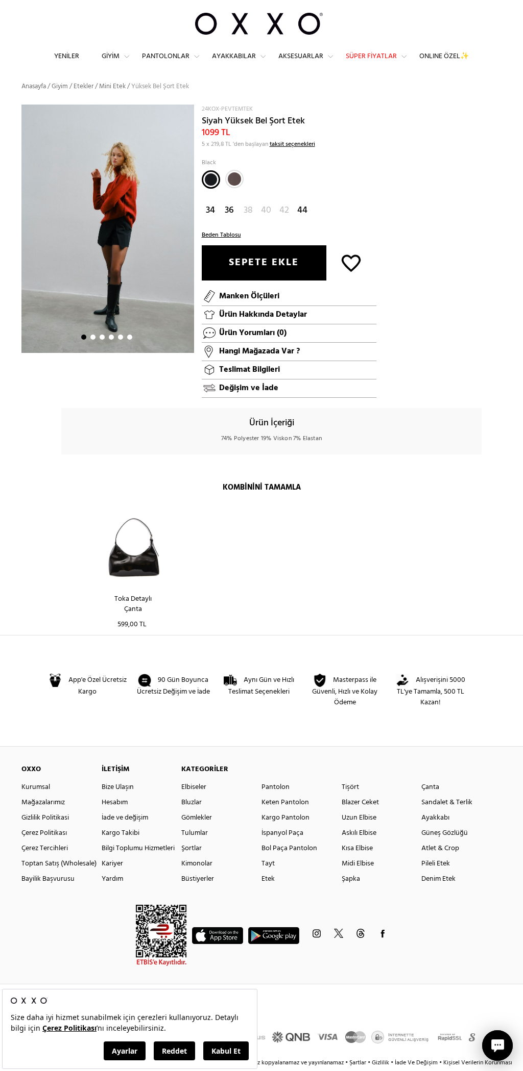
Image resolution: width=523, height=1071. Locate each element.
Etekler (83, 86)
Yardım (112, 879)
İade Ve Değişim (416, 1063)
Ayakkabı (435, 818)
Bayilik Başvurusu (48, 879)
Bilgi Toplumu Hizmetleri (138, 848)
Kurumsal (35, 787)
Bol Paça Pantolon (289, 848)
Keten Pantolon (285, 802)
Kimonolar (196, 864)
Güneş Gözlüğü (444, 833)
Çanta (430, 787)
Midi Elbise (358, 864)
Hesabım (115, 802)
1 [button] (83, 337)
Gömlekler (196, 818)
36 (229, 210)
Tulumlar (194, 833)
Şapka (351, 879)
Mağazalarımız (43, 802)
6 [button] (129, 337)
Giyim (111, 56)
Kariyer (112, 864)
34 (210, 210)
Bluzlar (191, 802)
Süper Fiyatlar (371, 56)
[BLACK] (211, 179)
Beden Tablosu (221, 235)
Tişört (350, 787)
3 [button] (102, 337)
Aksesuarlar (300, 56)
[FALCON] (234, 179)
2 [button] (93, 337)
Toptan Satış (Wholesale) (59, 864)
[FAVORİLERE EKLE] (351, 262)
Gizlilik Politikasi (45, 818)
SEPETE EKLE (264, 262)
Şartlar (358, 1063)
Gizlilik (381, 1063)
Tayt (268, 864)
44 (302, 210)
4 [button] (111, 337)
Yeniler (66, 56)
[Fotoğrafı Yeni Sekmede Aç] (187, 111)
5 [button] (120, 337)
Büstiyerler (197, 879)
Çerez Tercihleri (44, 848)
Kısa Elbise (357, 848)
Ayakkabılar (234, 56)
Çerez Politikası (44, 833)
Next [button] (26, 228)
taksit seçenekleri (292, 144)
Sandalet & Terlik (446, 802)
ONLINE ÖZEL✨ (444, 56)
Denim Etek (438, 879)
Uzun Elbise (359, 818)
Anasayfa (33, 86)
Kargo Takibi (120, 833)
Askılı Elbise (359, 833)
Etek (268, 879)
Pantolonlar (165, 56)
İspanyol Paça (282, 833)
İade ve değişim (125, 818)
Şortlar (191, 848)
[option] (107, 229)
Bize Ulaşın (118, 787)
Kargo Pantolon (286, 818)
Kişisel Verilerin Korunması (477, 1063)
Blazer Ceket (360, 802)
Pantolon (276, 787)
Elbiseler (193, 787)
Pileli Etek (435, 864)
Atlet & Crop (440, 848)
